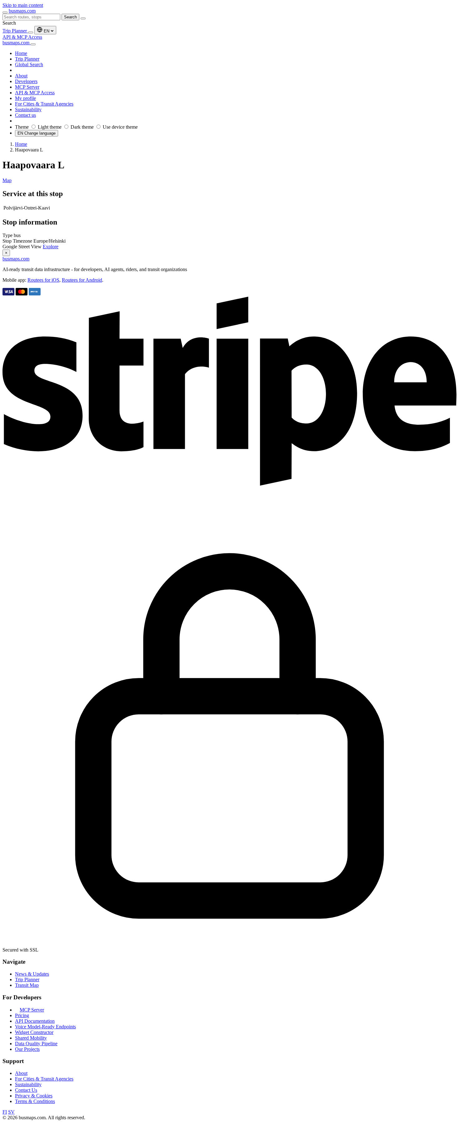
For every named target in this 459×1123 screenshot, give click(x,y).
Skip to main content (22, 5)
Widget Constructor (34, 1032)
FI (4, 1112)
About (21, 1073)
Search (70, 17)
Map (7, 180)
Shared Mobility (31, 1038)
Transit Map (27, 985)
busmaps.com (22, 10)
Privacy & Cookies (33, 1095)
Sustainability (28, 1084)
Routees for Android (82, 280)
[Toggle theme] (30, 32)
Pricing (22, 1015)
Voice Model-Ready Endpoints (45, 1026)
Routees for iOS (43, 280)
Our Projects (27, 1049)
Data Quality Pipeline (36, 1043)
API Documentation (35, 1021)
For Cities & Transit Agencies (44, 1078)
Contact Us (26, 1090)
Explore (50, 246)
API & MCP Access (22, 37)
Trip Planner (15, 30)
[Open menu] (4, 12)
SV (11, 1112)
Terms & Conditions (35, 1101)
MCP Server (32, 1009)
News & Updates (32, 974)
